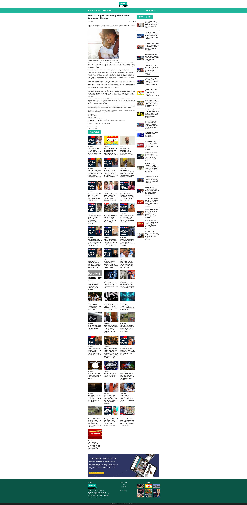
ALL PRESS (103, 10)
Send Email (93, 117)
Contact (123, 487)
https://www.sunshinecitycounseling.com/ (98, 111)
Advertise (123, 486)
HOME (89, 10)
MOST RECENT (96, 10)
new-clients (111, 111)
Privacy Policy (123, 490)
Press (123, 484)
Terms (123, 489)
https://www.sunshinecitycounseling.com (118, 70)
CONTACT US (110, 10)
